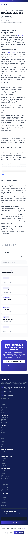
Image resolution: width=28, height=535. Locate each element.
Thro (2, 10)
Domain (2, 438)
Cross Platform (4, 487)
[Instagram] (8, 398)
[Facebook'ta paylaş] (7, 245)
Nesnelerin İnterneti (5, 504)
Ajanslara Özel (4, 422)
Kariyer (2, 410)
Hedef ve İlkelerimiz (5, 405)
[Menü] (26, 4)
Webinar (3, 430)
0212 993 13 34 (8, 391)
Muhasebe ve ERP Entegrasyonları (8, 22)
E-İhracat (3, 499)
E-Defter (3, 475)
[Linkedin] (6, 398)
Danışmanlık (3, 490)
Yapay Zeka (3, 497)
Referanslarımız (4, 407)
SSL (2, 444)
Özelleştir (4, 532)
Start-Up (3, 420)
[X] (1, 398)
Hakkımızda (3, 404)
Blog (2, 427)
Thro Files (3, 463)
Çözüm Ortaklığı (4, 417)
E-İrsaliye (3, 473)
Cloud (2, 441)
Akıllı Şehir (3, 505)
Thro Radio (3, 465)
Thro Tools (3, 453)
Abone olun (14, 522)
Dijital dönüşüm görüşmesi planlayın (14, 361)
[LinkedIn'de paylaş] (9, 245)
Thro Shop (12, 10)
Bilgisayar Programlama (6, 489)
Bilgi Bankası (4, 432)
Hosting (2, 439)
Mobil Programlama (5, 485)
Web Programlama (5, 484)
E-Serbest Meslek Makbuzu (7, 476)
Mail (2, 446)
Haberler (3, 409)
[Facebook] (4, 398)
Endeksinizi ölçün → (23, 0)
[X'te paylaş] (6, 245)
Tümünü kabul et (19, 532)
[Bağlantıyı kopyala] (15, 245)
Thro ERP (3, 460)
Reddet (11, 532)
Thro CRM (3, 458)
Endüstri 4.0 (3, 500)
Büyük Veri (3, 502)
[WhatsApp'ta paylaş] (11, 245)
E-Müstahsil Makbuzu (6, 478)
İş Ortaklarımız (4, 419)
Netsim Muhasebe (10, 52)
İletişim (2, 412)
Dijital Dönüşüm (4, 495)
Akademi (6, 10)
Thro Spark (3, 451)
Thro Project (4, 462)
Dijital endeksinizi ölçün (14, 365)
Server (2, 443)
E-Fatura (3, 470)
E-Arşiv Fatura (4, 472)
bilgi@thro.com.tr (8, 395)
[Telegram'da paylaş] (13, 245)
